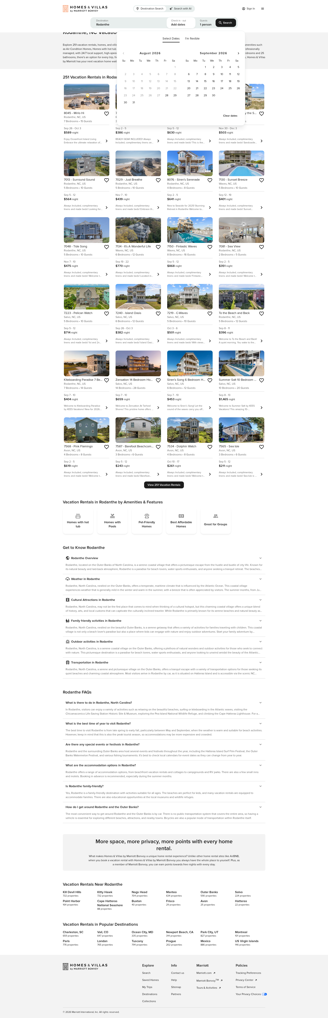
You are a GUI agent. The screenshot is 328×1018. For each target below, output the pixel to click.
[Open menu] (262, 8)
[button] (128, 22)
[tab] (150, 8)
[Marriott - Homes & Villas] (87, 8)
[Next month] (238, 53)
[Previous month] (123, 53)
